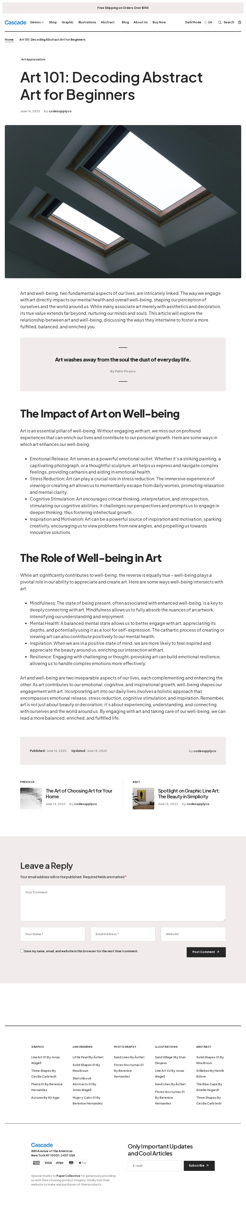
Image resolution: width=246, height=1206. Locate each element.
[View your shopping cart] (240, 22)
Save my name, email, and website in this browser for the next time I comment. (81, 951)
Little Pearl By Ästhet (88, 1057)
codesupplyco (60, 111)
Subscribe (196, 1165)
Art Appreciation (33, 59)
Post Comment (203, 952)
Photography (125, 1046)
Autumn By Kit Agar (45, 1097)
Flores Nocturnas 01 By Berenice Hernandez (129, 1070)
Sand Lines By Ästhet (129, 1057)
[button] (199, 22)
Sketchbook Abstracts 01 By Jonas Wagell (84, 1084)
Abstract (203, 1046)
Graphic (37, 1046)
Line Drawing (83, 1046)
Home (9, 39)
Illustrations (166, 1046)
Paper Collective (68, 1176)
